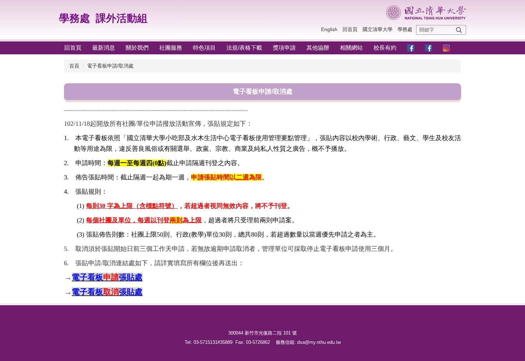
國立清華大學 (377, 29)
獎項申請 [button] (284, 48)
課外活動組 (122, 18)
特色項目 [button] (204, 48)
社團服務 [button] (170, 48)
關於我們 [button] (137, 48)
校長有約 (385, 48)
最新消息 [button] (103, 48)
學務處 (74, 18)
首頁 (74, 66)
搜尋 (459, 29)
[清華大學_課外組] (426, 12)
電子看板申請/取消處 (110, 66)
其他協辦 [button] (317, 48)
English (329, 29)
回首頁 (350, 29)
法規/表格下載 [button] (244, 48)
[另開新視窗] (411, 48)
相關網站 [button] (351, 48)
